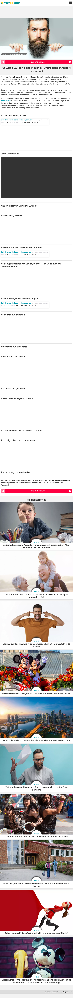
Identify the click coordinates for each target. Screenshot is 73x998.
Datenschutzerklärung (53, 992)
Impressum (67, 992)
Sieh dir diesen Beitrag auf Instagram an (16, 120)
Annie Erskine (6, 101)
